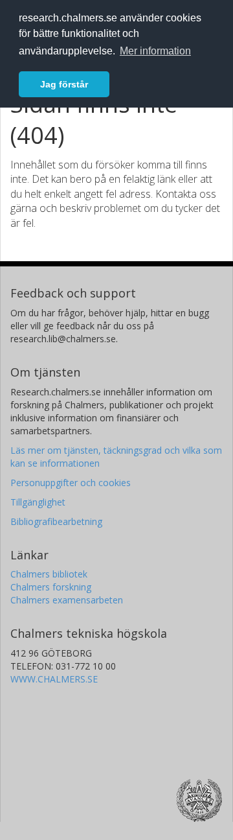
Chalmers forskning (50, 587)
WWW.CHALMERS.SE (54, 679)
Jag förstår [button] (64, 84)
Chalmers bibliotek (48, 574)
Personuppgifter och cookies (70, 482)
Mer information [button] (155, 50)
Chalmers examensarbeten (66, 600)
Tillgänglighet (37, 502)
